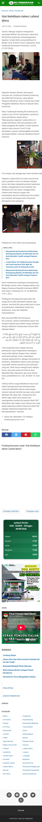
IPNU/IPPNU (8, 688)
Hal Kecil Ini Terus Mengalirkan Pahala (19, 677)
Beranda (21, 810)
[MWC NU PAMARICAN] (21, 3)
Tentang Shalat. (9, 655)
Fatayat (6, 748)
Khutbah (6, 759)
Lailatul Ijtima (28, 748)
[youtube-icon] (25, 795)
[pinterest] (26, 434)
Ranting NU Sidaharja (30, 723)
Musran (6, 770)
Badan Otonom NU (10, 745)
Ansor (25, 730)
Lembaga (26, 756)
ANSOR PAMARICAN (11, 696)
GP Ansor (6, 727)
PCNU (5, 738)
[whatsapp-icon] (21, 800)
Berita (5, 716)
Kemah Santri (8, 756)
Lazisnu (25, 752)
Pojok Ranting (28, 720)
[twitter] (16, 434)
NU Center (6, 774)
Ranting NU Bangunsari (31, 766)
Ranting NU (7, 730)
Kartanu (26, 745)
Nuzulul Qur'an (28, 763)
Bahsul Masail (28, 734)
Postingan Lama (32, 511)
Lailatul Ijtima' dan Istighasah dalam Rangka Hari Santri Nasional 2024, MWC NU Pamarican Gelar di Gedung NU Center (22, 264)
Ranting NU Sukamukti (31, 770)
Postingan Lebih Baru (11, 511)
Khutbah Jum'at (9, 763)
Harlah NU (6, 752)
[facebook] (6, 434)
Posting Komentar (20, 26)
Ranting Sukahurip (29, 774)
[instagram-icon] (9, 795)
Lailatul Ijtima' (8, 766)
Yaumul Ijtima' (28, 727)
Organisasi (27, 716)
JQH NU (6, 734)
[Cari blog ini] (38, 3)
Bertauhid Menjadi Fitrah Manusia (17, 666)
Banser (25, 738)
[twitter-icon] (32, 795)
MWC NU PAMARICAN (26, 818)
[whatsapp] (35, 434)
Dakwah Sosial (28, 741)
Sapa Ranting (8, 741)
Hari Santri (7, 720)
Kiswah (5, 723)
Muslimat (26, 759)
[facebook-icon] (17, 795)
